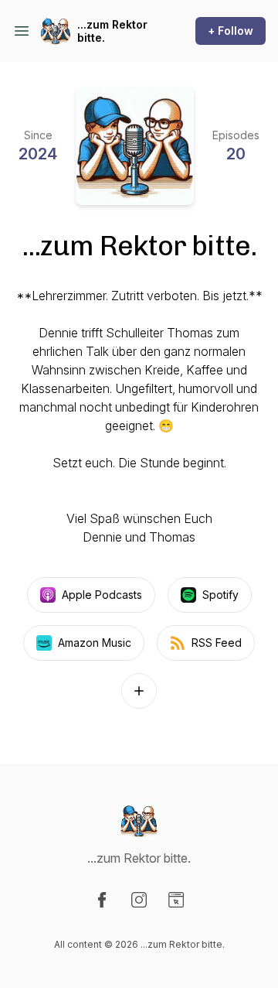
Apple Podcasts (102, 594)
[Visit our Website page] (176, 900)
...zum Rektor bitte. (112, 31)
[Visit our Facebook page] (102, 900)
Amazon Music (94, 642)
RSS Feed (217, 642)
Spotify (220, 594)
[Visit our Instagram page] (139, 900)
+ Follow (230, 30)
